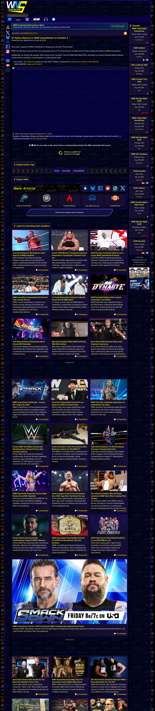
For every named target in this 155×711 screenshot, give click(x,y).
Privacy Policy (140, 265)
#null (139, 90)
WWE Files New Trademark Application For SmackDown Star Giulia (108, 403)
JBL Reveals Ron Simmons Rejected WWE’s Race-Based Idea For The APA (108, 681)
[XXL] (35, 33)
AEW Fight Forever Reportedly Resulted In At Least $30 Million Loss (108, 539)
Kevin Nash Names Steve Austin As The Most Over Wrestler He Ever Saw (29, 681)
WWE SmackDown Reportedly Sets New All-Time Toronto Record (30, 298)
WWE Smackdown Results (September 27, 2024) (33, 134)
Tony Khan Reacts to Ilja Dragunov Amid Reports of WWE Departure (29, 254)
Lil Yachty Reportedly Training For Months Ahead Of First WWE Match (69, 298)
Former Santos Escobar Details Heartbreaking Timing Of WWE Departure (29, 539)
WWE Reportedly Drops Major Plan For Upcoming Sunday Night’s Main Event (67, 681)
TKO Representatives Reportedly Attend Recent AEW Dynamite (29, 343)
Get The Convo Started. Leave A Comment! (69, 212)
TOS (134, 265)
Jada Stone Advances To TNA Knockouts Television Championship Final (107, 448)
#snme (139, 213)
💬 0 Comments (42, 270)
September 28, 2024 (34, 64)
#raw (139, 110)
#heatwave (139, 163)
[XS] (21, 33)
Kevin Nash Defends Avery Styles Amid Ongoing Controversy (106, 343)
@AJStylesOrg (29, 62)
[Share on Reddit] (107, 188)
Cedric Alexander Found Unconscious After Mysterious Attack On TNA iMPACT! (69, 448)
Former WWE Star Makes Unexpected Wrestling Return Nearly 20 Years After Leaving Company (28, 449)
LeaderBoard (115, 206)
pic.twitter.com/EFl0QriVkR (89, 62)
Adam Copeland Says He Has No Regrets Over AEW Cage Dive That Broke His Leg (68, 495)
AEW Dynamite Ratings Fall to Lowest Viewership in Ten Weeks (106, 298)
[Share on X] (122, 188)
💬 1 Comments (42, 419)
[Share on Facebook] (100, 188)
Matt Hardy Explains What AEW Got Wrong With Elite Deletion (69, 343)
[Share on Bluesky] (92, 188)
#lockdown (139, 74)
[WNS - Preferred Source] (69, 153)
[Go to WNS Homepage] (17, 7)
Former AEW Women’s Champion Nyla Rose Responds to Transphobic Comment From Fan (69, 255)
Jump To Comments (23, 206)
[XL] (31, 33)
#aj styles (66, 171)
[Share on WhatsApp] (115, 188)
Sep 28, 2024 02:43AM (38, 139)
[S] (25, 33)
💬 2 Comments (120, 555)
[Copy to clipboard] (85, 188)
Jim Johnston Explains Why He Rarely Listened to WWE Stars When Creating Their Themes (108, 496)
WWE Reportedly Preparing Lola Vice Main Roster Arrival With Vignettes (30, 495)
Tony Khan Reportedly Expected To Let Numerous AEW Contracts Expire (67, 403)
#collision (139, 57)
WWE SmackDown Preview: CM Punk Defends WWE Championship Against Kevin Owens (48, 626)
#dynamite (139, 180)
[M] (27, 33)
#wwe (56, 171)
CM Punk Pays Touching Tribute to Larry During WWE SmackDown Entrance (107, 254)
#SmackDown (73, 62)
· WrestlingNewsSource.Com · (17, 15)
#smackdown (78, 171)
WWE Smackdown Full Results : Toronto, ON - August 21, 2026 (29, 403)
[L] (29, 33)
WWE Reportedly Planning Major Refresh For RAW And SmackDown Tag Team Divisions (68, 540)
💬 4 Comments (81, 466)
